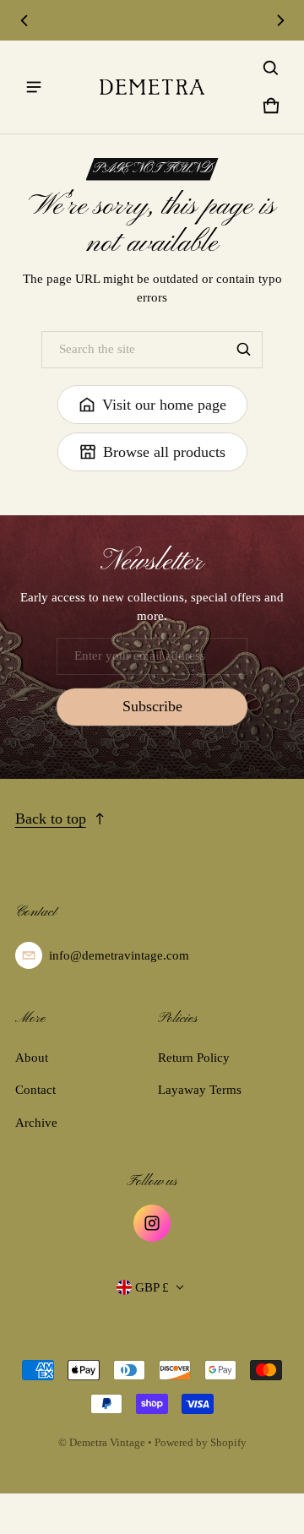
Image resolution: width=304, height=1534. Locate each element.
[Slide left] (24, 20)
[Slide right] (280, 20)
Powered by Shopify (201, 1443)
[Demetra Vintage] (152, 87)
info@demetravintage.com (119, 955)
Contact (35, 1089)
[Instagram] (152, 1223)
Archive (36, 1122)
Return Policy (194, 1057)
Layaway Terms (200, 1089)
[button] (271, 68)
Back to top (50, 818)
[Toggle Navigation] (33, 87)
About (31, 1057)
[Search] (244, 349)
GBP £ (152, 1287)
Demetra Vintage (107, 1443)
